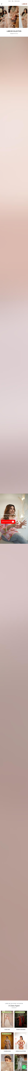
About (9, 1)
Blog (12, 1)
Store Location (17, 1)
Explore (14, 21)
